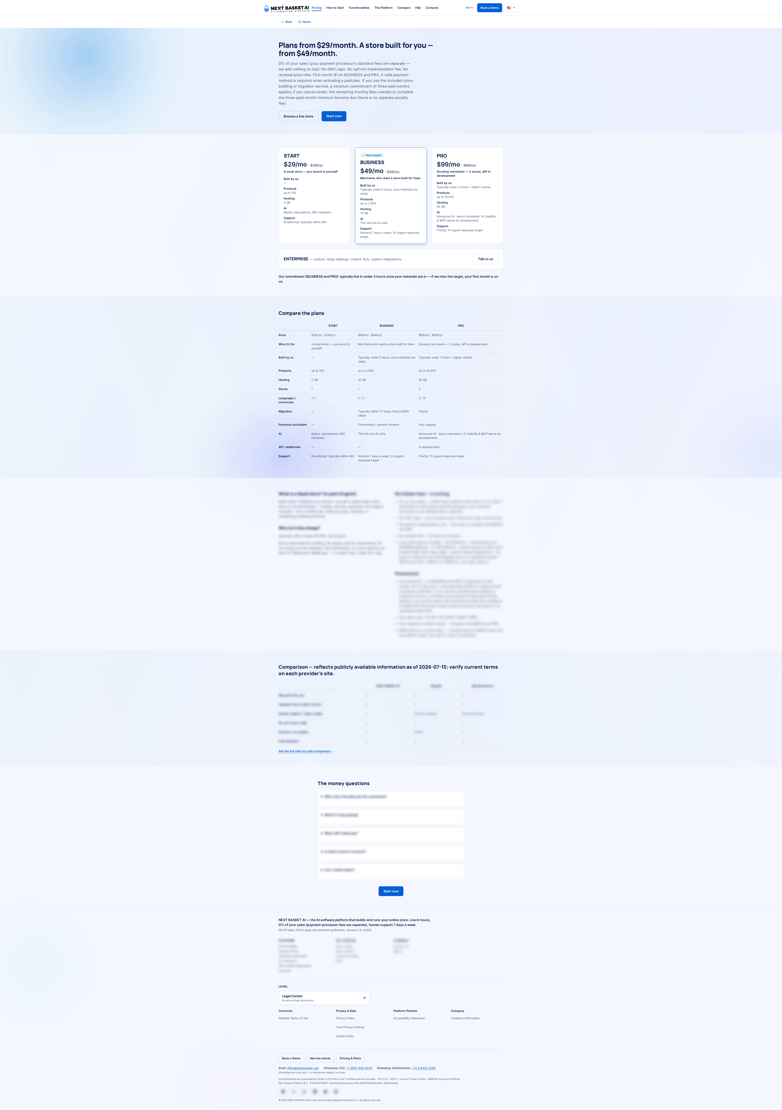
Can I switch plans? (340, 870)
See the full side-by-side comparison (306, 751)
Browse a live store (298, 116)
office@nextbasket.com (303, 1068)
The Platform (384, 7)
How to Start (335, 7)
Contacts (432, 7)
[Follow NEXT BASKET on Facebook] (283, 1091)
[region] (391, 393)
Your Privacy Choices (350, 1027)
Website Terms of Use (293, 1018)
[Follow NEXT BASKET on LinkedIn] (314, 1091)
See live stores (320, 1058)
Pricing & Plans (288, 951)
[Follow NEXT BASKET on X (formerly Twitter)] (293, 1091)
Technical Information (293, 956)
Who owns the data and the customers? (356, 796)
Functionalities (359, 7)
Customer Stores (347, 956)
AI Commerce (288, 961)
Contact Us (400, 946)
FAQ (418, 7)
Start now (334, 116)
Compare (404, 7)
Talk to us (485, 259)
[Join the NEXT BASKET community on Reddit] (336, 1091)
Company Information (465, 1018)
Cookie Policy (345, 1036)
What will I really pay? (341, 833)
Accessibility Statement (409, 1018)
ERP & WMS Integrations (295, 966)
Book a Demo (489, 7)
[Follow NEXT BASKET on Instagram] (304, 1091)
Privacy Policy (345, 1018)
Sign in (469, 7)
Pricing (317, 7)
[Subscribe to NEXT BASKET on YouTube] (325, 1091)
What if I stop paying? (342, 815)
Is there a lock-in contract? (345, 851)
